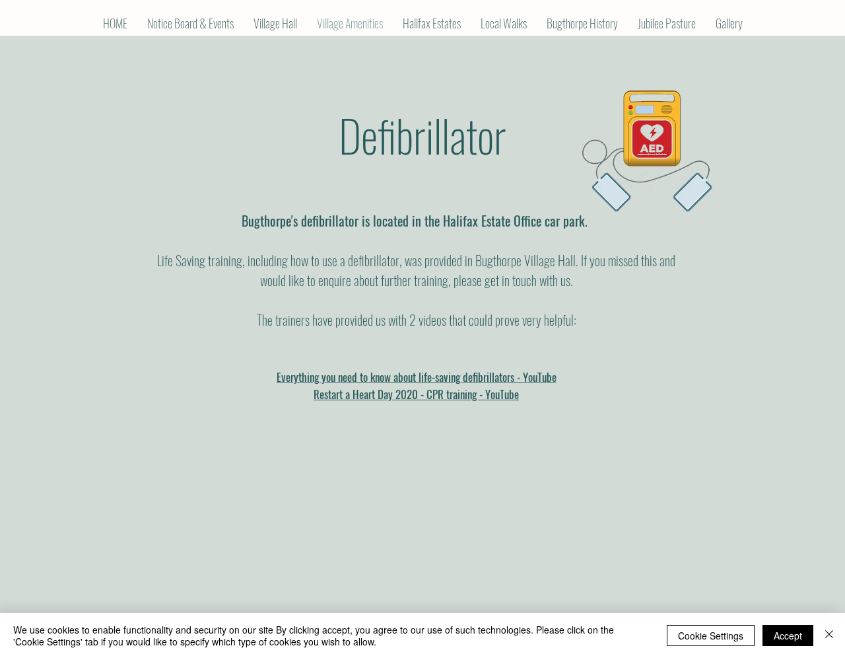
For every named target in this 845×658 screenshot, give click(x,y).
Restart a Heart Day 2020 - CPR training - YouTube (416, 394)
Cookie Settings (710, 635)
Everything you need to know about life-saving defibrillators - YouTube (417, 377)
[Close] (829, 635)
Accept (788, 635)
